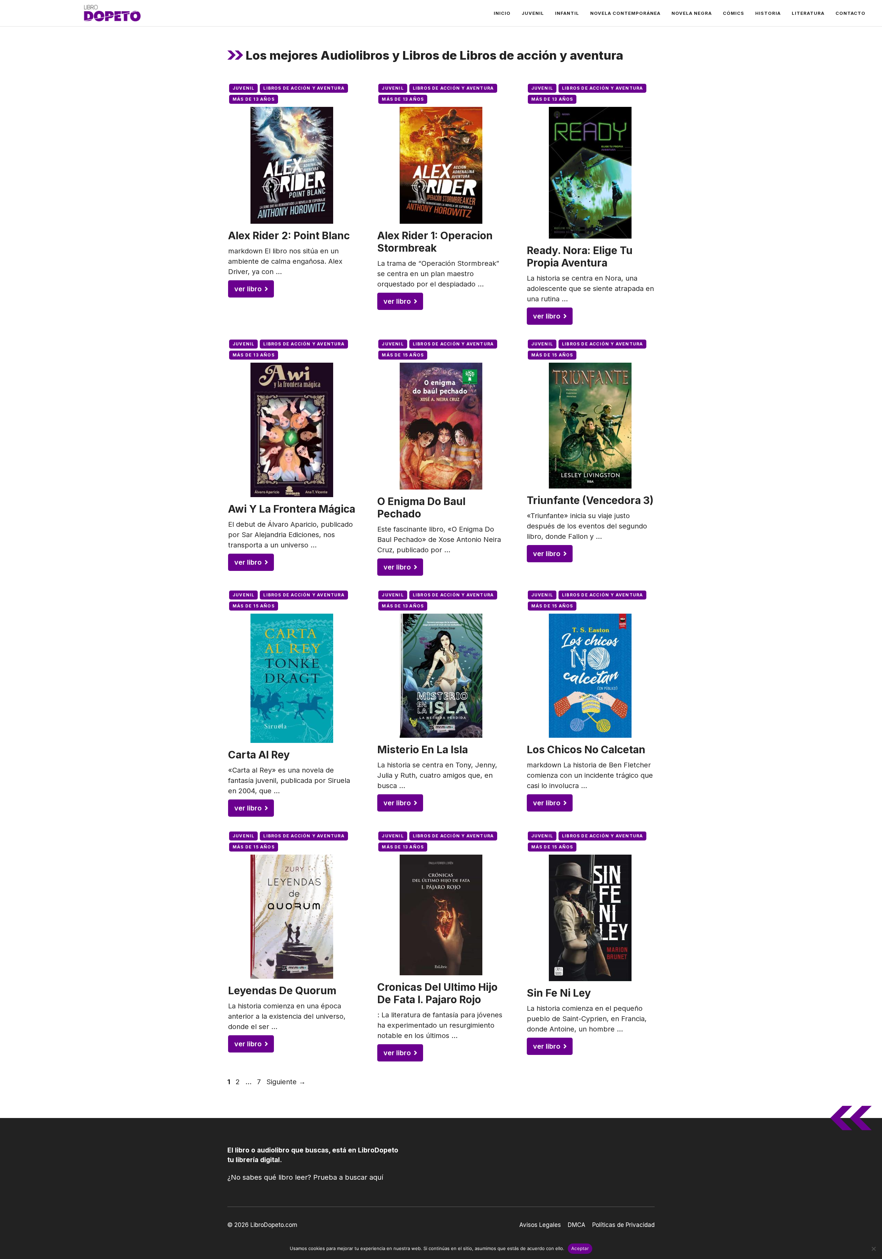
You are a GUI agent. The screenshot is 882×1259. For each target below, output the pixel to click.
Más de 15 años (403, 354)
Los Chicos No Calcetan (586, 749)
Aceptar (580, 1248)
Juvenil (533, 13)
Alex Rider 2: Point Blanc (289, 235)
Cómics (733, 13)
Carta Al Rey (259, 754)
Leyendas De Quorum (282, 990)
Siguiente (286, 1082)
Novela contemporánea (625, 13)
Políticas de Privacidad (623, 1224)
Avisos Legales (540, 1224)
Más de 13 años (254, 99)
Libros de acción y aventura (303, 88)
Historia (768, 13)
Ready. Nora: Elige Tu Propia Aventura (580, 256)
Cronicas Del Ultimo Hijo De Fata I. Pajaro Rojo (437, 993)
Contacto (850, 13)
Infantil (567, 13)
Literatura (808, 13)
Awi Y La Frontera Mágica (291, 509)
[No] (873, 1248)
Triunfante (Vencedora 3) (590, 500)
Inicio (502, 13)
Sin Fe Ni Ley (559, 993)
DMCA (576, 1224)
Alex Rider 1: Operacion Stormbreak (435, 241)
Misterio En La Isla (422, 749)
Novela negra (691, 13)
